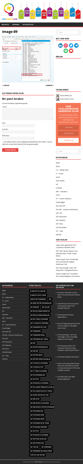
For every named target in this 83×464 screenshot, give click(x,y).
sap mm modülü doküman (39, 403)
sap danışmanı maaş (37, 335)
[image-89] (28, 81)
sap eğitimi (34, 351)
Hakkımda (15, 24)
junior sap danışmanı (38, 299)
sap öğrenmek (46, 447)
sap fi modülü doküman (39, 363)
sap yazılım (34, 447)
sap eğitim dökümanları (39, 347)
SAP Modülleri (28, 24)
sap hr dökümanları (37, 375)
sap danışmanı (35, 331)
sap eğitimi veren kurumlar (40, 359)
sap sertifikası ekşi (37, 443)
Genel (58, 177)
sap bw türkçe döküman (39, 319)
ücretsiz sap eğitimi (37, 455)
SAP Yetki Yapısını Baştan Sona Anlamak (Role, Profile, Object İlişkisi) (66, 253)
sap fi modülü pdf (36, 367)
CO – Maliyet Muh (62, 170)
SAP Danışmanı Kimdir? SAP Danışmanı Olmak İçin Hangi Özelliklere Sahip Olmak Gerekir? (68, 348)
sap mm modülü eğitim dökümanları (43, 407)
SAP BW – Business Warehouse (67, 209)
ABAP (58, 163)
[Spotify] (66, 51)
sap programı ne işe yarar (39, 423)
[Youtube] (71, 51)
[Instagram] (66, 45)
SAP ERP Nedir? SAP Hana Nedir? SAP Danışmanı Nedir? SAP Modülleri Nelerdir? (68, 306)
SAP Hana (59, 224)
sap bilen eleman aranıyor (40, 311)
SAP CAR (59, 213)
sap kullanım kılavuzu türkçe (41, 391)
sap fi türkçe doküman (38, 371)
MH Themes (38, 462)
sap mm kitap (35, 399)
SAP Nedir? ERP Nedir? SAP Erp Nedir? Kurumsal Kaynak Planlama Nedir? (68, 295)
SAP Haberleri (60, 220)
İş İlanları (59, 188)
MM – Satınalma (61, 192)
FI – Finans (59, 174)
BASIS (58, 166)
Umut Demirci (65, 99)
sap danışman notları (38, 327)
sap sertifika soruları (38, 439)
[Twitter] (71, 45)
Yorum (4, 107)
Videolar (58, 235)
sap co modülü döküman (39, 323)
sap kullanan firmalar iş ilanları (42, 387)
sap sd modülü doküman (39, 435)
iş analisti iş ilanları (38, 291)
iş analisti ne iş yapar (38, 295)
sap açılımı (46, 307)
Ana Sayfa (5, 24)
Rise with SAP (60, 206)
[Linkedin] (60, 45)
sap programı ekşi (36, 411)
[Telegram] (76, 45)
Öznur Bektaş (64, 95)
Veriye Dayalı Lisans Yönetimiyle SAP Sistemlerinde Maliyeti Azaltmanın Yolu (67, 261)
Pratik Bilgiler (60, 202)
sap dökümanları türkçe (39, 339)
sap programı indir (37, 415)
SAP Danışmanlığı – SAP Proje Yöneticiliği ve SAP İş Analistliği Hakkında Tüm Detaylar (67, 337)
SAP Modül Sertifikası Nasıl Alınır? (68, 357)
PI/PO (58, 195)
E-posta (5, 129)
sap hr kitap (34, 379)
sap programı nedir (37, 419)
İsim (3, 123)
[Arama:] (68, 32)
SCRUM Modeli (61, 227)
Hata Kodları (60, 181)
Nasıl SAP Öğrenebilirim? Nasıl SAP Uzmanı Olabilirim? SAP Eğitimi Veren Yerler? (68, 326)
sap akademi (34, 307)
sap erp (32, 343)
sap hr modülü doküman (39, 383)
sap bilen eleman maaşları (39, 315)
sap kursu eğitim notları (39, 395)
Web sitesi (5, 136)
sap (50, 299)
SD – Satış (59, 231)
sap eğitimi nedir (36, 355)
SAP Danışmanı (61, 217)
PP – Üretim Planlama (63, 199)
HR (57, 184)
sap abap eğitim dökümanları (41, 303)
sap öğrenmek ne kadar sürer (41, 451)
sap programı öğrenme (38, 427)
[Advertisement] (68, 71)
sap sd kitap (34, 431)
